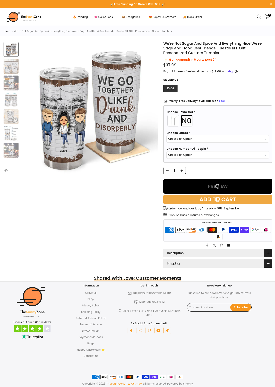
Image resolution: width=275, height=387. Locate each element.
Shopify (188, 384)
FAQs (91, 299)
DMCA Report (90, 331)
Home (6, 31)
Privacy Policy (91, 305)
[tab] (11, 49)
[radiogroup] (217, 121)
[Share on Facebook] (207, 245)
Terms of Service (91, 324)
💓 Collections (103, 17)
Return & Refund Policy (91, 318)
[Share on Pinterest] (221, 245)
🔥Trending (80, 17)
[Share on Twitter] (214, 245)
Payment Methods (91, 337)
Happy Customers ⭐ (91, 350)
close (4, 4)
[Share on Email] (228, 245)
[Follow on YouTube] (158, 330)
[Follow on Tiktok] (167, 330)
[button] (217, 112)
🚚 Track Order (192, 17)
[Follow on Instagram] (140, 330)
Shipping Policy (90, 312)
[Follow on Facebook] (131, 330)
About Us (91, 293)
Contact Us (90, 356)
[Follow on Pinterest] (149, 330)
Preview (218, 186)
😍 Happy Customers (162, 17)
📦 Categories (131, 17)
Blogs (90, 343)
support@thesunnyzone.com (152, 293)
